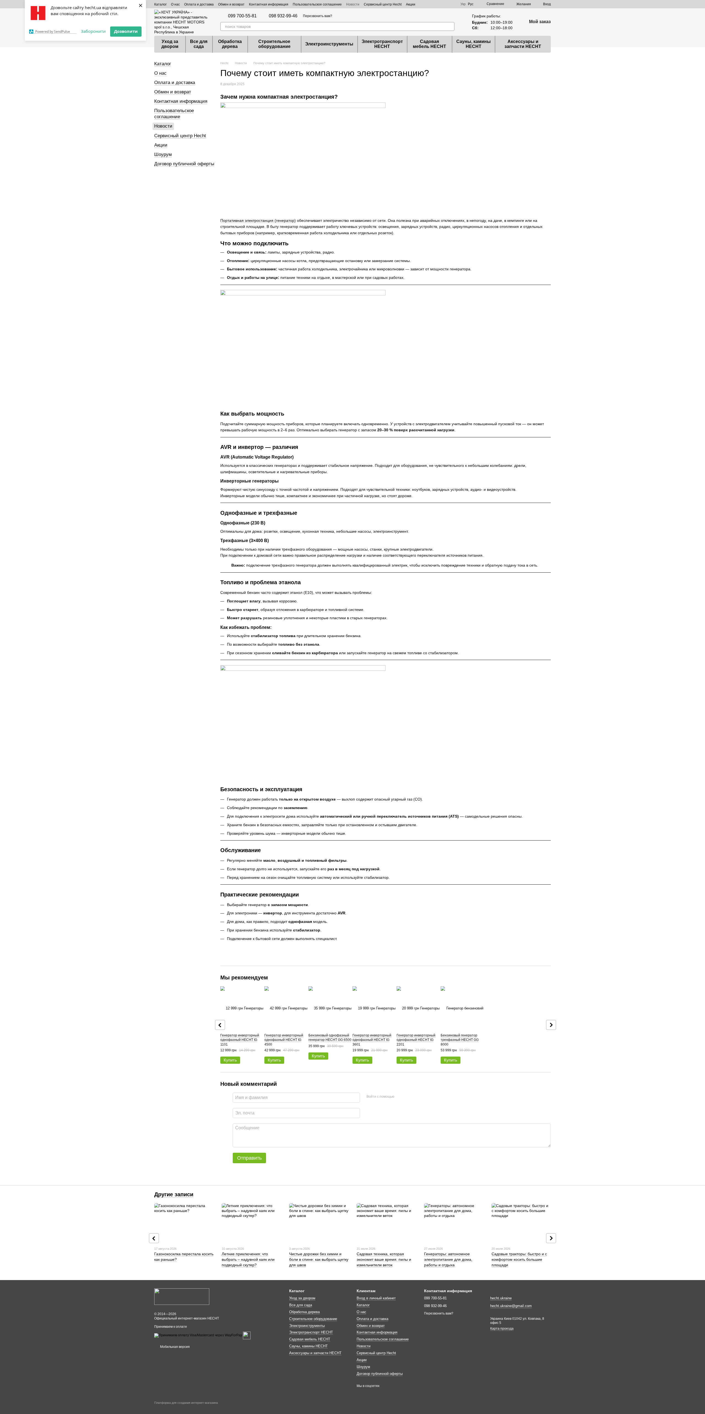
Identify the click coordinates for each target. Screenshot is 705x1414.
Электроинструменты (329, 44)
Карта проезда (502, 1328)
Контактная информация (268, 4)
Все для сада (198, 44)
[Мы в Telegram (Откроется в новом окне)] (433, 4)
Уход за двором (169, 44)
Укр (463, 4)
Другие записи (173, 1194)
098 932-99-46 (283, 16)
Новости (352, 4)
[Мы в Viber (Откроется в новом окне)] (426, 4)
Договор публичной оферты (184, 163)
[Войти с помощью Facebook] (400, 1097)
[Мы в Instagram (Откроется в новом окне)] (446, 4)
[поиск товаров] (450, 26)
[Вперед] (551, 1025)
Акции (410, 4)
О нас (175, 4)
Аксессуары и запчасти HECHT (523, 44)
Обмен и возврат (231, 4)
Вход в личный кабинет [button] (376, 1298)
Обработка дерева (230, 44)
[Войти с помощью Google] (409, 1097)
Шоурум (163, 154)
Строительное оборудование (274, 44)
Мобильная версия (174, 1347)
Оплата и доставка (199, 4)
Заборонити (93, 31)
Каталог (160, 4)
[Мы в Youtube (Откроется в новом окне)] (453, 4)
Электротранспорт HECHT (382, 44)
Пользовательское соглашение (317, 4)
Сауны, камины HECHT (473, 44)
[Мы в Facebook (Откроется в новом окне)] (439, 4)
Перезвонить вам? (317, 16)
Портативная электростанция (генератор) (258, 220)
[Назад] (220, 1025)
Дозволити (126, 31)
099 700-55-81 (242, 16)
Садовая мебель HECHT (429, 44)
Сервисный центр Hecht (383, 4)
